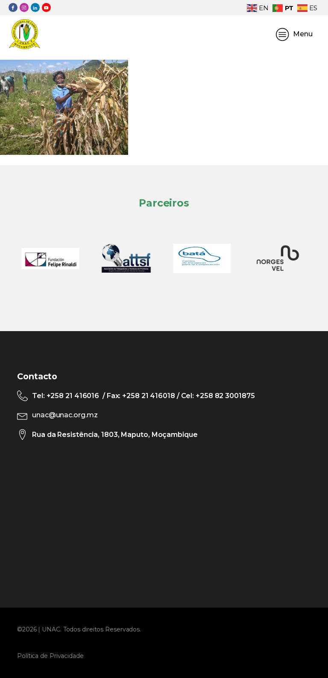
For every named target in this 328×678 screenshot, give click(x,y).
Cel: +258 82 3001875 (217, 396)
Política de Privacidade (50, 656)
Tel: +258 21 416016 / (69, 396)
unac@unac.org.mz (64, 415)
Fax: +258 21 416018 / (143, 396)
